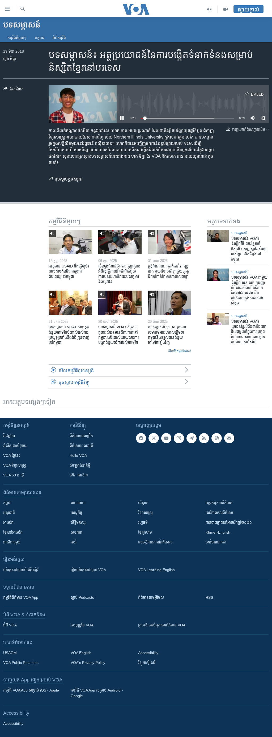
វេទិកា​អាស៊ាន (79, 475)
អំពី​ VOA (10, 625)
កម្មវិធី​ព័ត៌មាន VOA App (20, 597)
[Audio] (209, 9)
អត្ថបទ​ (39, 38)
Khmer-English (218, 532)
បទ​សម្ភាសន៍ (239, 233)
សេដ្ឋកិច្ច (76, 512)
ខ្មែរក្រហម (145, 532)
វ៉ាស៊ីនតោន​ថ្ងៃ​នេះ (15, 445)
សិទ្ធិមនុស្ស (78, 522)
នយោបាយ (78, 503)
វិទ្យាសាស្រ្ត (145, 512)
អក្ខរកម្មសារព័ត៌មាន (219, 503)
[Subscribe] (229, 438)
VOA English (81, 653)
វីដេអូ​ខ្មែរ (9, 436)
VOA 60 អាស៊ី (13, 475)
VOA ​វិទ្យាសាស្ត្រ (14, 465)
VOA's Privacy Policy (88, 662)
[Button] (13, 90)
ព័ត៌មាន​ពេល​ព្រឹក (81, 436)
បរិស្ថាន (143, 503)
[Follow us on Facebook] (141, 438)
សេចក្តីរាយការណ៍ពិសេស (155, 542)
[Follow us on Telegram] (191, 438)
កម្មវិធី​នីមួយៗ (16, 38)
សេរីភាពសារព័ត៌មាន (219, 512)
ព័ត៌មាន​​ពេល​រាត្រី (81, 445)
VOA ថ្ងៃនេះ (11, 455)
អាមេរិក (8, 522)
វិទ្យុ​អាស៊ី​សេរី (146, 662)
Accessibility (148, 653)
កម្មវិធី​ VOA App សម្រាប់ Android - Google (97, 693)
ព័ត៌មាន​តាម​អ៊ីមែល (151, 597)
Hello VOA (78, 455)
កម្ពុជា (7, 503)
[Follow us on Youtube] (166, 438)
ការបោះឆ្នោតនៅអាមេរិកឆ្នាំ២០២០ (229, 522)
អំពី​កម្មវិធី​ (59, 38)
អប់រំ (73, 542)
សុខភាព (76, 532)
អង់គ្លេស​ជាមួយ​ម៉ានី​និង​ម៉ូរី (20, 570)
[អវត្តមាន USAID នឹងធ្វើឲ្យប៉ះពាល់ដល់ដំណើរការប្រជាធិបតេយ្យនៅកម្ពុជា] (70, 242)
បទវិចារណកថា (216, 542)
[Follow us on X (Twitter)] (153, 438)
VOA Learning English (156, 570)
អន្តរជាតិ (9, 512)
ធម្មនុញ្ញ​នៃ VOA (82, 625)
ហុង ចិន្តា (9, 59)
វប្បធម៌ (143, 522)
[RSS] (204, 438)
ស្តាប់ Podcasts (82, 597)
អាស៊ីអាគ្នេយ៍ (11, 542)
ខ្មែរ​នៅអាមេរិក (13, 532)
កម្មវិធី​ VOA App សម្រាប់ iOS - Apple (31, 690)
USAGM (10, 653)
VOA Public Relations (21, 662)
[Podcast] (216, 438)
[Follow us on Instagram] (179, 438)
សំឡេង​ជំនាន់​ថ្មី (80, 465)
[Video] (225, 9)
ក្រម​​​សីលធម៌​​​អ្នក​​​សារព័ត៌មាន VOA (161, 625)
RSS (209, 597)
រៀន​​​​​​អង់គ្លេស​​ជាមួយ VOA (88, 570)
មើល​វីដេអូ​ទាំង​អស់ (179, 351)
